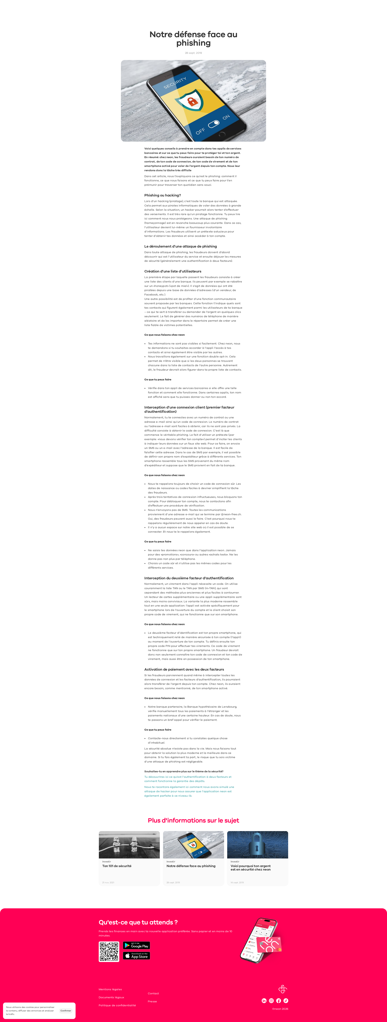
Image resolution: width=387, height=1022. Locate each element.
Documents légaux (111, 997)
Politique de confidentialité (117, 1005)
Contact (153, 993)
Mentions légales (110, 989)
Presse (152, 1001)
